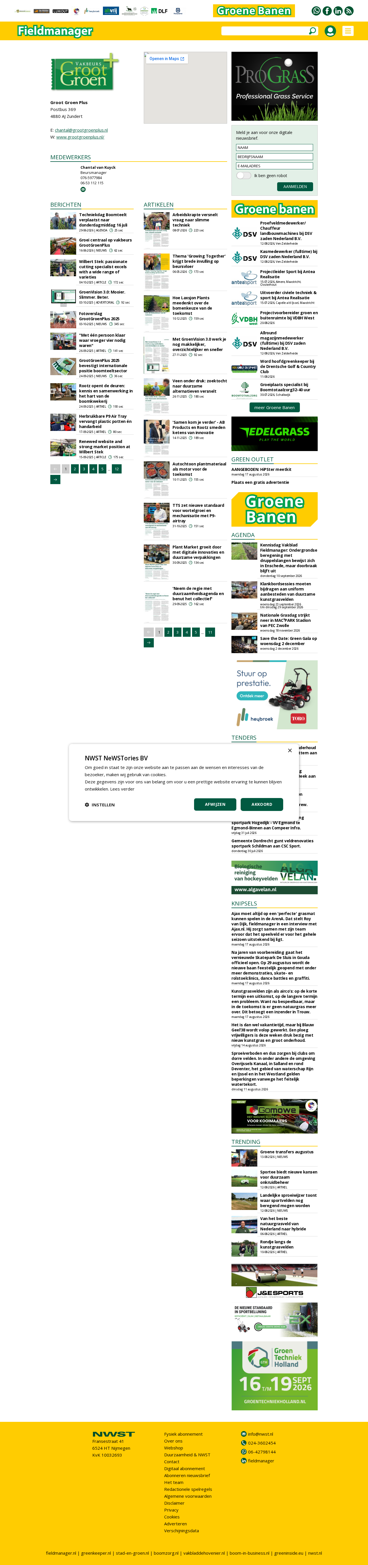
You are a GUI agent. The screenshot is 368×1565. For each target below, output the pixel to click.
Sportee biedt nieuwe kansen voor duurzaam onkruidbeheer (288, 1177)
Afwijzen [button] (215, 804)
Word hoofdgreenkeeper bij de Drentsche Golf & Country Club (288, 366)
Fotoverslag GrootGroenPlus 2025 (99, 316)
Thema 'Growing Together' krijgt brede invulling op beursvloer (198, 261)
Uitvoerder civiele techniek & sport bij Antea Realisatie (288, 295)
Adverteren (175, 1523)
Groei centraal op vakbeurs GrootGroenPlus (105, 242)
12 (117, 468)
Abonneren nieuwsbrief (187, 1475)
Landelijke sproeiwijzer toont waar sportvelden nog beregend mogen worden (288, 1200)
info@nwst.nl (260, 1434)
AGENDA (243, 535)
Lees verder (122, 789)
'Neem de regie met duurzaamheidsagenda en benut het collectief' (198, 593)
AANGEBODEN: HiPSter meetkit (261, 469)
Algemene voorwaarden (188, 1496)
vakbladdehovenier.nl (204, 1553)
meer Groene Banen (274, 407)
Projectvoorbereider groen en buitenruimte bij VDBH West (289, 315)
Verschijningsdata (181, 1530)
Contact (171, 1461)
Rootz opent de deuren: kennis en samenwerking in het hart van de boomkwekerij (106, 393)
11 (210, 632)
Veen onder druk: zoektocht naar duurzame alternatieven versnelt (199, 386)
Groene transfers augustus (287, 1151)
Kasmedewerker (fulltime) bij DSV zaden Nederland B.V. (288, 254)
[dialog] (184, 782)
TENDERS (243, 737)
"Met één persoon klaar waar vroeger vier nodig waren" (102, 340)
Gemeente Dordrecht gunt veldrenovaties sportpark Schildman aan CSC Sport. (272, 843)
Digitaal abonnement (184, 1468)
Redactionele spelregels (188, 1489)
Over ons (173, 1441)
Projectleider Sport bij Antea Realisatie (287, 274)
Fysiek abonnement (183, 1434)
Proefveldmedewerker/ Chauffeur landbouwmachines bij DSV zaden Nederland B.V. (286, 230)
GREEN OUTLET (252, 459)
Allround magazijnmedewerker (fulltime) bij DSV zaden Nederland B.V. (282, 340)
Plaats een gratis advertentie (260, 482)
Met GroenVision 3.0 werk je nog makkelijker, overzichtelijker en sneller (199, 344)
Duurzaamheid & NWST (187, 1454)
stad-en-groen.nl (132, 1553)
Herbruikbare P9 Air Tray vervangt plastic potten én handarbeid (105, 421)
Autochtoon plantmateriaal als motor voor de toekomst (199, 469)
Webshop (173, 1448)
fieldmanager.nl (61, 1553)
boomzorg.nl (166, 1553)
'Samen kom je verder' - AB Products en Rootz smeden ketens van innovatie (198, 427)
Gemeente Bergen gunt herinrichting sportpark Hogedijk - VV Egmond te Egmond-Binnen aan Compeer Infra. (267, 823)
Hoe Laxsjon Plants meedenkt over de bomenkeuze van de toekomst (192, 305)
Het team (173, 1482)
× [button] (290, 751)
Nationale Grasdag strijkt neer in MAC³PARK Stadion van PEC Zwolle (285, 620)
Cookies (172, 1517)
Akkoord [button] (262, 804)
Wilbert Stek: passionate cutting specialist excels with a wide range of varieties (103, 269)
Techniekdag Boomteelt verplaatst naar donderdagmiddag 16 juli (103, 220)
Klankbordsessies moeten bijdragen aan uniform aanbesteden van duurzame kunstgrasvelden (287, 591)
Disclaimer (174, 1503)
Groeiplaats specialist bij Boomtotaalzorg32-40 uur (285, 387)
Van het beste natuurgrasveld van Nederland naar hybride (283, 1224)
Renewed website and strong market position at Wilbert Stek (104, 446)
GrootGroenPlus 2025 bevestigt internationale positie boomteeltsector (103, 365)
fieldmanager (261, 1461)
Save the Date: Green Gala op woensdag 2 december (288, 641)
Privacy (171, 1510)
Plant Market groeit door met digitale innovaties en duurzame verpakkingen (198, 552)
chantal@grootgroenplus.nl (81, 130)
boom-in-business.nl (249, 1553)
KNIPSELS (244, 903)
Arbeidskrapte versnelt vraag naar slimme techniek (195, 220)
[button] (100, 804)
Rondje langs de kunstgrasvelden (277, 1244)
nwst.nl (315, 1553)
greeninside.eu (288, 1553)
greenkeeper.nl (96, 1553)
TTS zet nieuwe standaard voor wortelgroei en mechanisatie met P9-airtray (198, 513)
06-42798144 (262, 1452)
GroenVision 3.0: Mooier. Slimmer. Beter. (102, 294)
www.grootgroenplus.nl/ (80, 137)
